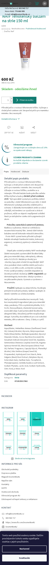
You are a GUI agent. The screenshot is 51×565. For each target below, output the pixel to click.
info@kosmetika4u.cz (15, 513)
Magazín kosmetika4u (10, 476)
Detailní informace (9, 119)
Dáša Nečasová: (16, 8)
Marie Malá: (15, 11)
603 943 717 (10, 518)
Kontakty (5, 484)
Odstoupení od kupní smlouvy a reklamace (19, 499)
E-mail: (17, 14)
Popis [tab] (6, 171)
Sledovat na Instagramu (25, 458)
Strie (17, 377)
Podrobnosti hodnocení (36, 28)
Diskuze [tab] (25, 171)
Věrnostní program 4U (10, 495)
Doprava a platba (8, 473)
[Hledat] (30, 3)
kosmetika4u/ (11, 526)
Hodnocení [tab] (15, 171)
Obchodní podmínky (9, 469)
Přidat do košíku (26, 100)
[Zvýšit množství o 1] (11, 98)
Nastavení (24, 548)
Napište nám (6, 480)
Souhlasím (24, 558)
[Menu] (44, 3)
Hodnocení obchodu (10, 491)
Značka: (9, 31)
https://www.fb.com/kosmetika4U (20, 522)
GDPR (4, 488)
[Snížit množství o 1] (11, 101)
